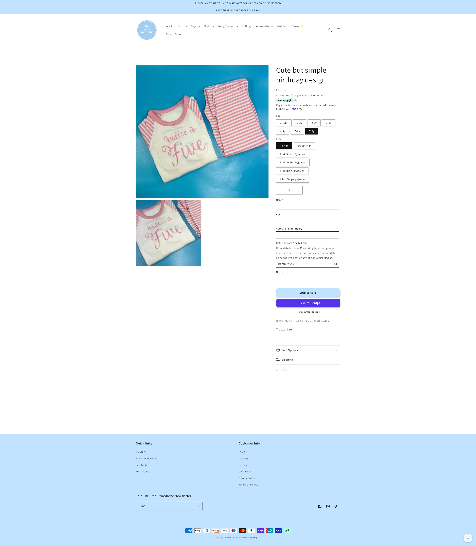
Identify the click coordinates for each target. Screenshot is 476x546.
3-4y (328, 122)
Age (278, 214)
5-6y (297, 131)
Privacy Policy (247, 478)
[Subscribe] (198, 506)
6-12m (284, 122)
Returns (243, 465)
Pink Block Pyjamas (292, 170)
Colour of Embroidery (289, 228)
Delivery (243, 458)
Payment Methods (146, 458)
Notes (279, 272)
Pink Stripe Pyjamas (292, 154)
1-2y (299, 122)
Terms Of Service (248, 484)
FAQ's (242, 451)
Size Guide (142, 465)
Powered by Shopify (251, 537)
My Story (141, 451)
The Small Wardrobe (232, 537)
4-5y (282, 131)
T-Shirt (284, 145)
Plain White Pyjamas (293, 162)
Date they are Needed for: (291, 243)
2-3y (314, 122)
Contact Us (245, 471)
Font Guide (142, 471)
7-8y (311, 131)
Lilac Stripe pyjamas (292, 179)
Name (279, 200)
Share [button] (283, 369)
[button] (182, 26)
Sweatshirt (304, 145)
